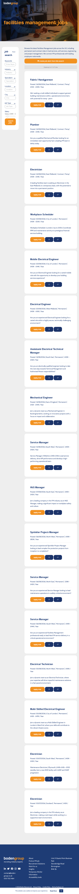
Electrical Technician (41, 664)
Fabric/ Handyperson (41, 79)
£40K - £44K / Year (37, 132)
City (6, 95)
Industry (8, 69)
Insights (31, 869)
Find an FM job (34, 861)
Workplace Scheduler (41, 214)
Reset (13, 52)
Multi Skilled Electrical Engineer (47, 709)
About (31, 858)
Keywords (8, 61)
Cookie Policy (46, 887)
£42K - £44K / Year (37, 405)
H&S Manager (37, 487)
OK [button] (61, 891)
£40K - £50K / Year (37, 222)
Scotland (49, 803)
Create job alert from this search (51, 61)
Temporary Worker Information (35, 873)
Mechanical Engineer (41, 397)
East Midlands (51, 84)
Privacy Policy (37, 887)
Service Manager (39, 442)
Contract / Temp (63, 84)
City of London (51, 219)
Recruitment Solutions (37, 864)
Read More (53, 891)
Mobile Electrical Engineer (44, 259)
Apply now (37, 105)
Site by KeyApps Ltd (57, 887)
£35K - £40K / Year (37, 87)
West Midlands (51, 309)
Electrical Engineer (40, 304)
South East (50, 357)
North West (51, 537)
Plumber (34, 124)
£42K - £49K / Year (37, 716)
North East (50, 582)
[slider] (8, 116)
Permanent (63, 219)
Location (8, 86)
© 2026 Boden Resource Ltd (24, 887)
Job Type (8, 103)
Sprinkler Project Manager (44, 532)
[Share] (58, 104)
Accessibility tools (35, 877)
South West (50, 447)
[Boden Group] (11, 3)
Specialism (8, 78)
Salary (7, 111)
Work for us (33, 866)
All (14, 70)
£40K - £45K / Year (37, 311)
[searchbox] (11, 72)
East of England (51, 402)
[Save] (49, 104)
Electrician (36, 169)
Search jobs (10, 122)
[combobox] (10, 73)
